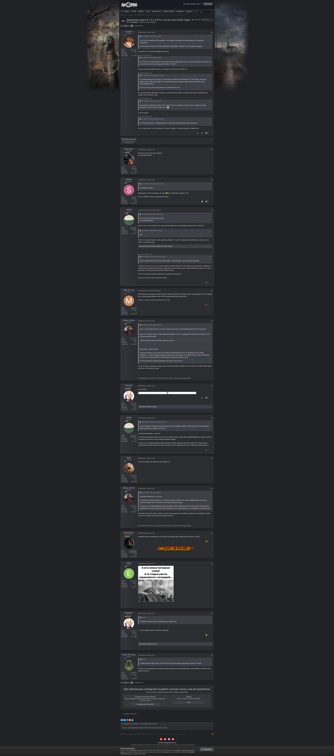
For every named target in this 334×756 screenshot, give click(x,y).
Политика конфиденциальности (167, 742)
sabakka (155, 57)
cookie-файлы (133, 750)
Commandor (156, 75)
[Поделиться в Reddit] (130, 720)
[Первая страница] (121, 26)
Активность (156, 11)
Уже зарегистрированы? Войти (192, 4)
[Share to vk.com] (121, 720)
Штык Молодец (129, 655)
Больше (188, 11)
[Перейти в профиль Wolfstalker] (123, 21)
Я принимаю (207, 749)
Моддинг (180, 11)
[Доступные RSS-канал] (213, 734)
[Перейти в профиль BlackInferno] (129, 543)
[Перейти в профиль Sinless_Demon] (129, 331)
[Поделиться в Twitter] (124, 720)
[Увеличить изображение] (156, 583)
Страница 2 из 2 (139, 25)
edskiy (128, 563)
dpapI (129, 458)
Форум (134, 11)
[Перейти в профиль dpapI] (129, 468)
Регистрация (208, 4)
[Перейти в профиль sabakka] (129, 190)
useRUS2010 (156, 119)
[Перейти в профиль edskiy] (129, 573)
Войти (188, 702)
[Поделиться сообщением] (211, 32)
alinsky (155, 36)
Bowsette (129, 385)
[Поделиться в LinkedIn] (132, 720)
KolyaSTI (129, 32)
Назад (125, 25)
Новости (153, 22)
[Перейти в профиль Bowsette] (129, 396)
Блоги (148, 11)
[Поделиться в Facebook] (127, 720)
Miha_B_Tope (129, 290)
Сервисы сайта (168, 11)
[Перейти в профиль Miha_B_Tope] (129, 301)
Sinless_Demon (157, 256)
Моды (127, 11)
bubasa (155, 101)
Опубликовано (146, 32)
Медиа (140, 11)
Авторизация (196, 19)
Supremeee (129, 149)
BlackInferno (129, 533)
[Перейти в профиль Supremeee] (129, 160)
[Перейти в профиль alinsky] (129, 220)
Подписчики (205, 19)
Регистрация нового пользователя (145, 704)
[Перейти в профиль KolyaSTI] (129, 42)
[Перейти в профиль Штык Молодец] (129, 665)
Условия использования (139, 753)
